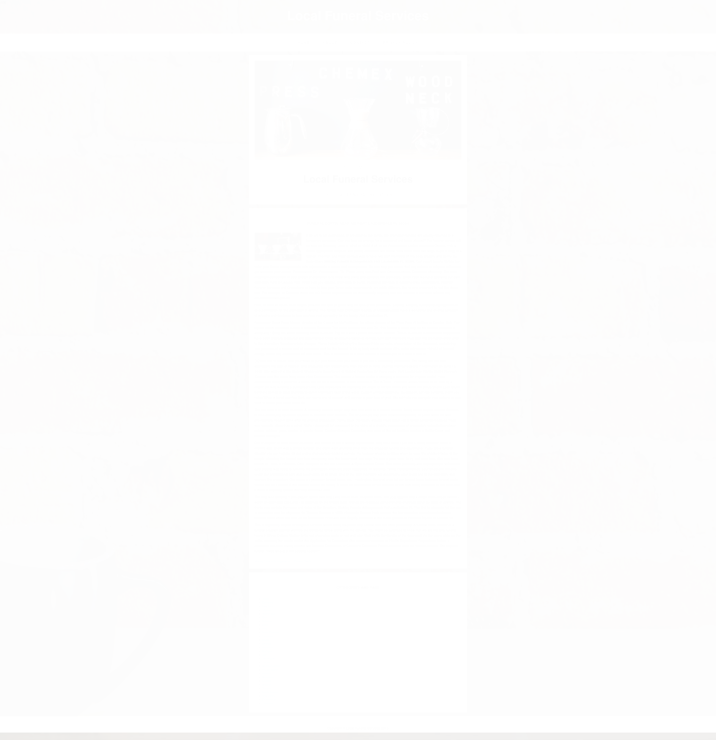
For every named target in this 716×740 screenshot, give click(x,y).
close (3, 2)
